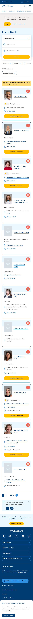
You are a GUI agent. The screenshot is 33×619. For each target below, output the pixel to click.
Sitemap (4, 594)
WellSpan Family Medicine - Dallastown (18, 177)
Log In (7, 24)
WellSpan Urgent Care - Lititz (15, 245)
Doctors (4, 11)
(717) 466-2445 (11, 248)
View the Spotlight (16, 523)
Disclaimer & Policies (8, 586)
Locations (11, 11)
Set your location (25, 82)
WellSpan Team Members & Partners (16, 581)
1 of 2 (8, 213)
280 (12, 495)
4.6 (7, 104)
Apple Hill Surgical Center (14, 275)
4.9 (7, 173)
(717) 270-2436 (11, 312)
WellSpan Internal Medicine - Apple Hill (18, 404)
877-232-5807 (22, 572)
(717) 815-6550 (11, 278)
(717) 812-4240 (11, 446)
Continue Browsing (8, 615)
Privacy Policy (7, 610)
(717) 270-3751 (11, 147)
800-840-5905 (22, 571)
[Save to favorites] (28, 91)
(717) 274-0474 (11, 373)
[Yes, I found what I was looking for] (7, 508)
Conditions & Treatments (24, 11)
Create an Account (18, 24)
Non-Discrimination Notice (9, 590)
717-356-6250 (11, 111)
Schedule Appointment (16, 116)
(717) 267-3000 (11, 216)
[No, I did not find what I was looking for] (12, 508)
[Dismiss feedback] (29, 502)
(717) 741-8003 (11, 407)
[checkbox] (25, 63)
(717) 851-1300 (11, 181)
